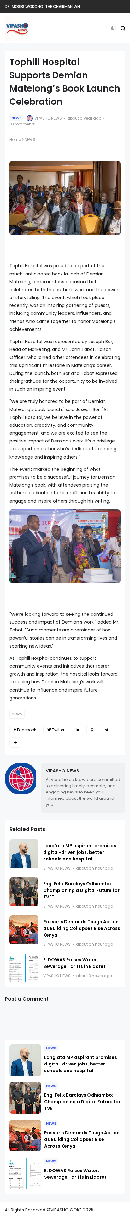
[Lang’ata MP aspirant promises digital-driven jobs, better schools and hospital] (23, 853)
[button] (112, 28)
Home (15, 139)
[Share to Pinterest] (92, 730)
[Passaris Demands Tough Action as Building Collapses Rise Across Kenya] (23, 929)
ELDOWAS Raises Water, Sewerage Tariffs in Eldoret (74, 963)
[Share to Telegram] (106, 730)
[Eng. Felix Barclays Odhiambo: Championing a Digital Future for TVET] (23, 891)
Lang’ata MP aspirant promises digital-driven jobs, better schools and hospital (79, 852)
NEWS (16, 117)
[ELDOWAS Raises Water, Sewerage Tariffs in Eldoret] (23, 968)
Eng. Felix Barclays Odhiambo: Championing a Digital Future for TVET (81, 890)
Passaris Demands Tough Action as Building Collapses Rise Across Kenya (81, 928)
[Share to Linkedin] (77, 730)
